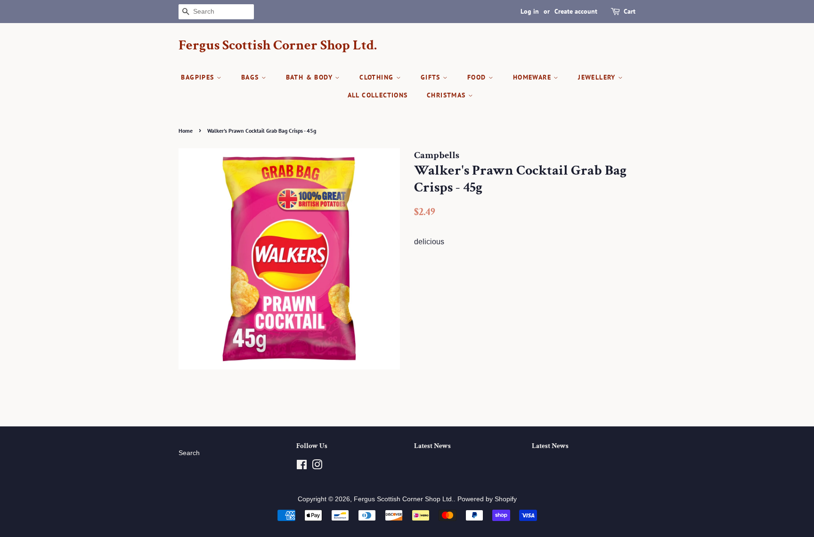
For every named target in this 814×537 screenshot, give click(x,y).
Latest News (432, 445)
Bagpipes (199, 77)
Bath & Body (310, 77)
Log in (530, 11)
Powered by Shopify (487, 499)
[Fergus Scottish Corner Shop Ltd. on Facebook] (301, 466)
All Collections (378, 95)
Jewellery (598, 77)
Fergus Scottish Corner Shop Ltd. (278, 45)
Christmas (447, 95)
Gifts (432, 77)
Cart (629, 11)
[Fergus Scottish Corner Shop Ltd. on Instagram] (317, 466)
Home (186, 130)
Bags (251, 77)
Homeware (533, 77)
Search (189, 453)
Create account (575, 11)
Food (477, 77)
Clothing (377, 77)
